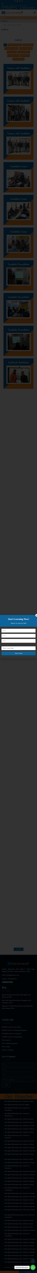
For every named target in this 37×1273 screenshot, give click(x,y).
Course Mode (5, 644)
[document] (18, 636)
